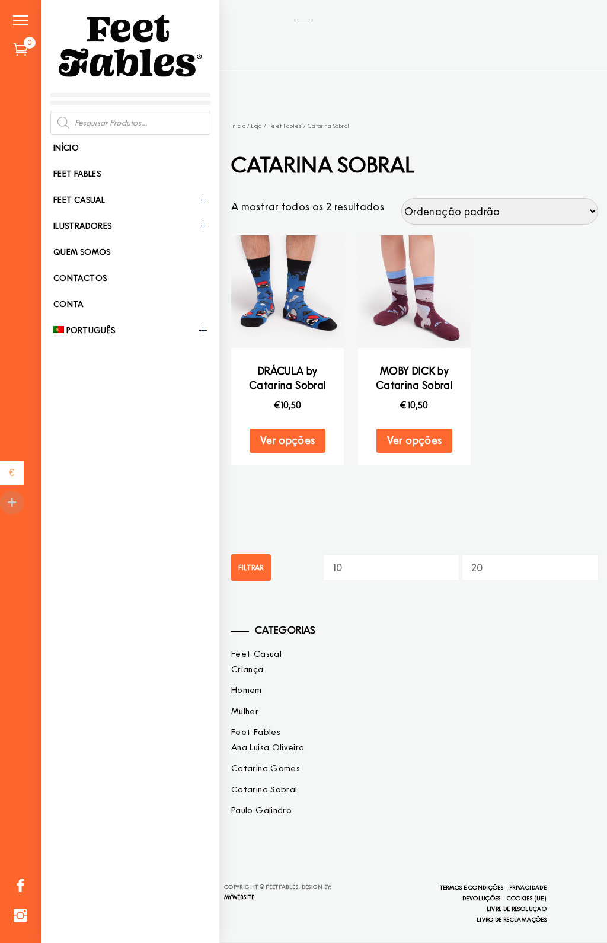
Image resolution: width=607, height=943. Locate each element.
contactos (80, 278)
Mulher (244, 711)
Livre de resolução (517, 908)
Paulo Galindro (261, 810)
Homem (246, 690)
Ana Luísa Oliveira (267, 747)
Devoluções (481, 898)
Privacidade (528, 887)
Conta (68, 304)
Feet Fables (77, 173)
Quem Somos (82, 251)
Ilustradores (82, 225)
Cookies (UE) (527, 898)
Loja (256, 125)
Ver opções (287, 440)
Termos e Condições (471, 887)
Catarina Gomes (265, 768)
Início (66, 147)
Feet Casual (79, 199)
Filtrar (251, 567)
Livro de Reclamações (512, 919)
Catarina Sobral (264, 789)
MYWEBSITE (239, 897)
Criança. (248, 669)
